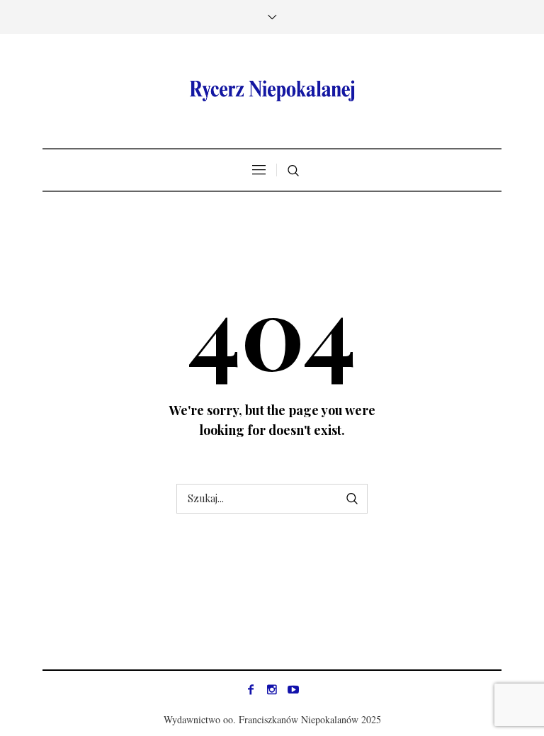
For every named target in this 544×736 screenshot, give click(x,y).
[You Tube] (293, 689)
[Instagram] (272, 689)
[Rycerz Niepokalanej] (272, 91)
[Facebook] (250, 689)
